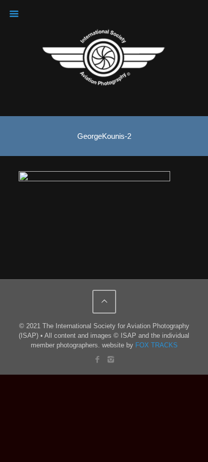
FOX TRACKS (156, 345)
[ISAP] (104, 58)
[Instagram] (111, 359)
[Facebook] (97, 359)
